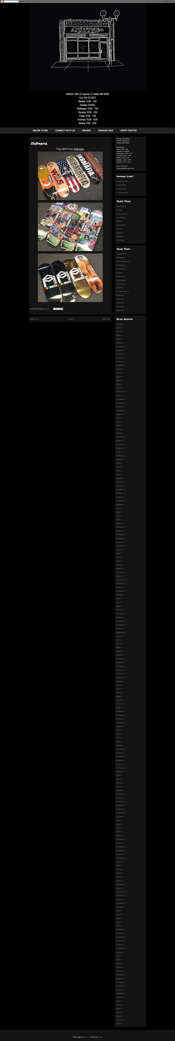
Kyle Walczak (121, 225)
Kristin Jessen (121, 276)
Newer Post (34, 319)
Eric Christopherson (123, 291)
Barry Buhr (120, 288)
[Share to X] (58, 309)
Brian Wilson (120, 306)
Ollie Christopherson (123, 261)
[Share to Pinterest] (62, 309)
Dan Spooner (121, 284)
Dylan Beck (120, 236)
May (118, 335)
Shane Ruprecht (121, 269)
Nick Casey (120, 221)
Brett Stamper (121, 265)
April (118, 339)
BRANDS (86, 130)
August (119, 324)
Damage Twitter (122, 189)
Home (71, 319)
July (118, 328)
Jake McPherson (121, 254)
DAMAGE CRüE (105, 130)
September (120, 365)
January (119, 350)
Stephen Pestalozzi (122, 214)
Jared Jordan (120, 303)
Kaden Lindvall (121, 206)
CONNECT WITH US (65, 130)
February (119, 346)
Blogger (100, 1037)
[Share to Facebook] (60, 309)
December (120, 354)
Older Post (106, 319)
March (119, 343)
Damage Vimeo (121, 185)
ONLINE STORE (40, 130)
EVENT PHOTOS (129, 130)
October (119, 361)
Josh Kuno (120, 210)
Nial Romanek (121, 280)
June (118, 331)
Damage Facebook (122, 192)
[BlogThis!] (56, 309)
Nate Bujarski (121, 258)
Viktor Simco (121, 299)
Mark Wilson (121, 310)
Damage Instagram (122, 181)
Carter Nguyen (121, 217)
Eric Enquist (120, 295)
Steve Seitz (120, 229)
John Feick (120, 233)
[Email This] (54, 309)
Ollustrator (87, 1037)
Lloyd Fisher (120, 240)
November (120, 358)
